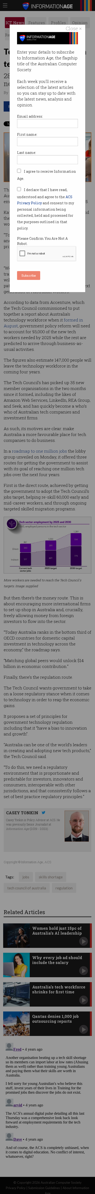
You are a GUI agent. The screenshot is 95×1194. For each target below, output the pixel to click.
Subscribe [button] (28, 275)
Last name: (26, 152)
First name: (27, 134)
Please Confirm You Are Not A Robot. (42, 241)
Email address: (30, 116)
